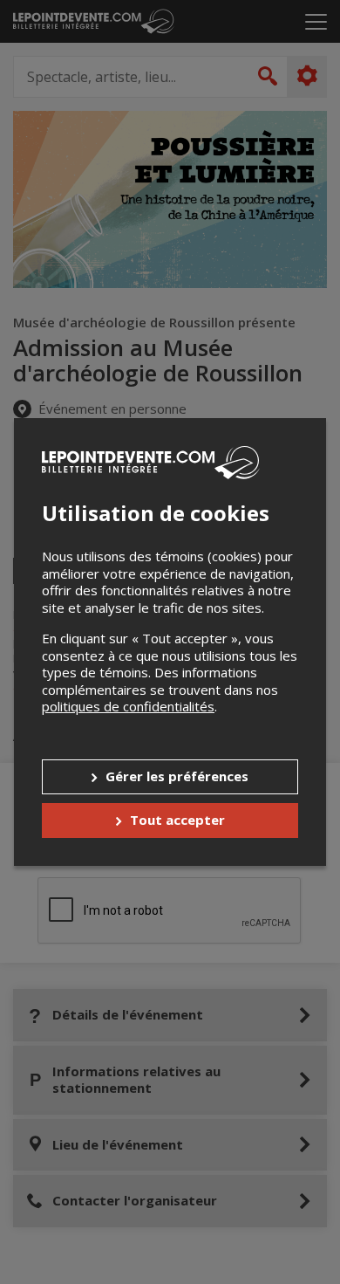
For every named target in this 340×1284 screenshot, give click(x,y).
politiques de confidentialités (128, 706)
